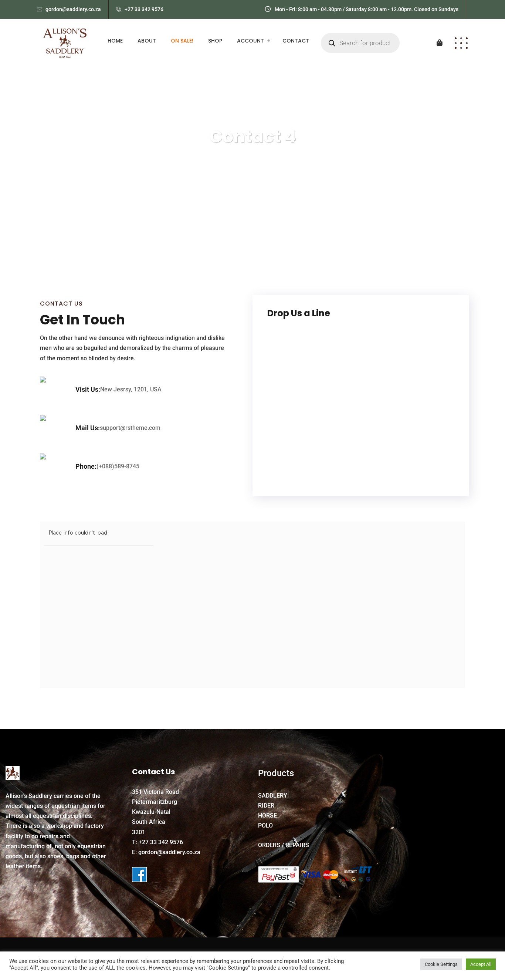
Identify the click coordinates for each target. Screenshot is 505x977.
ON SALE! (182, 40)
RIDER (266, 805)
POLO (265, 825)
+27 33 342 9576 (144, 9)
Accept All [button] (480, 964)
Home (115, 40)
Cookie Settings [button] (441, 964)
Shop (215, 40)
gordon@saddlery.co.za (73, 9)
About (147, 40)
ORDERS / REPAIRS (283, 845)
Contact (295, 40)
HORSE (267, 815)
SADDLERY (272, 795)
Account (250, 40)
